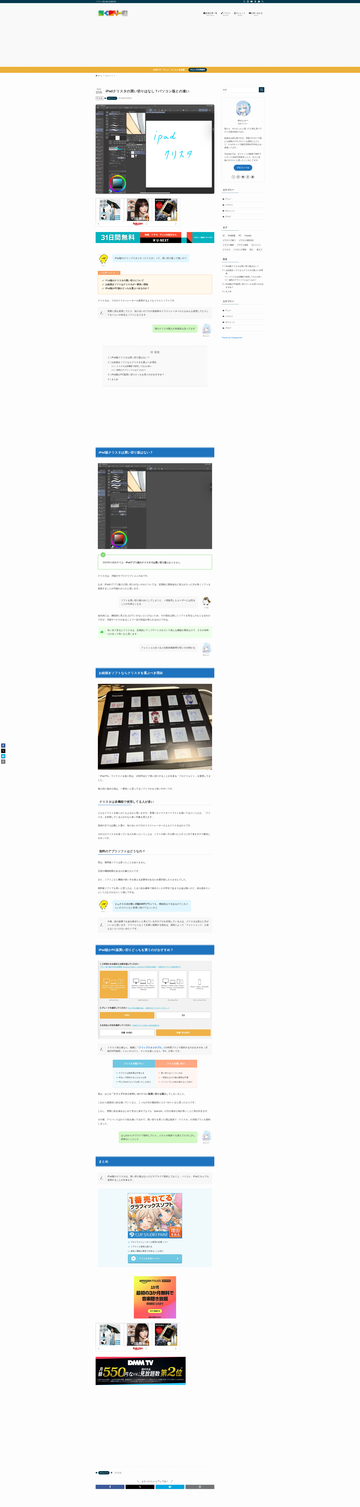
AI (224, 236)
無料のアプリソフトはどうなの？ (131, 370)
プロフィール (243, 168)
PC (240, 236)
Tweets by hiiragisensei (232, 337)
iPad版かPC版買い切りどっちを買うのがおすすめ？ (137, 374)
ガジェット (112, 98)
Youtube (248, 236)
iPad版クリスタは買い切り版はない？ (130, 357)
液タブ (259, 250)
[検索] (262, 1)
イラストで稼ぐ (229, 240)
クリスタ (118, 1473)
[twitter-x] (244, 1)
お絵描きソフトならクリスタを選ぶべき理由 (133, 362)
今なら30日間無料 (197, 70)
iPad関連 (231, 236)
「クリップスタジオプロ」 (150, 1047)
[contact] (259, 1)
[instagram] (248, 1)
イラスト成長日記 (246, 240)
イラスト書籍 (228, 245)
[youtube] (251, 1)
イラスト (229, 205)
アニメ (228, 199)
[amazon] (255, 1)
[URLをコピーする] (199, 1487)
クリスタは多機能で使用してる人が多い (134, 366)
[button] (110, 1487)
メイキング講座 (239, 250)
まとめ (114, 379)
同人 (251, 250)
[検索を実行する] (261, 89)
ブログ (228, 216)
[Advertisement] (180, 45)
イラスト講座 (242, 245)
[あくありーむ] (113, 13)
